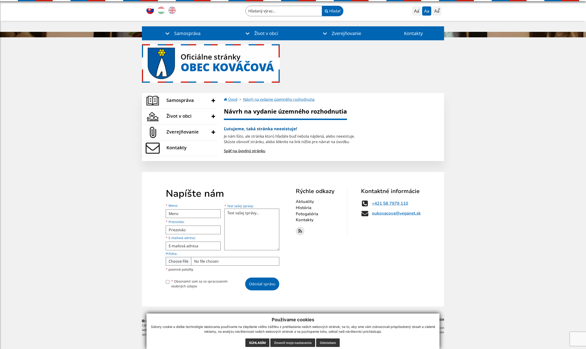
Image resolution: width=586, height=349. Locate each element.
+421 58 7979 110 (390, 203)
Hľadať (334, 11)
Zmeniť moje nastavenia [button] (293, 343)
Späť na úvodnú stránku (244, 150)
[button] (182, 33)
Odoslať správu (262, 283)
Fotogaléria (307, 214)
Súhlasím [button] (257, 343)
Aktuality (305, 201)
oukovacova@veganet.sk (396, 213)
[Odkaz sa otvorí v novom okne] (300, 231)
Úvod (232, 99)
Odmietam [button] (328, 343)
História (303, 207)
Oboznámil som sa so (199, 283)
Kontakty (413, 33)
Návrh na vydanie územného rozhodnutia (279, 99)
